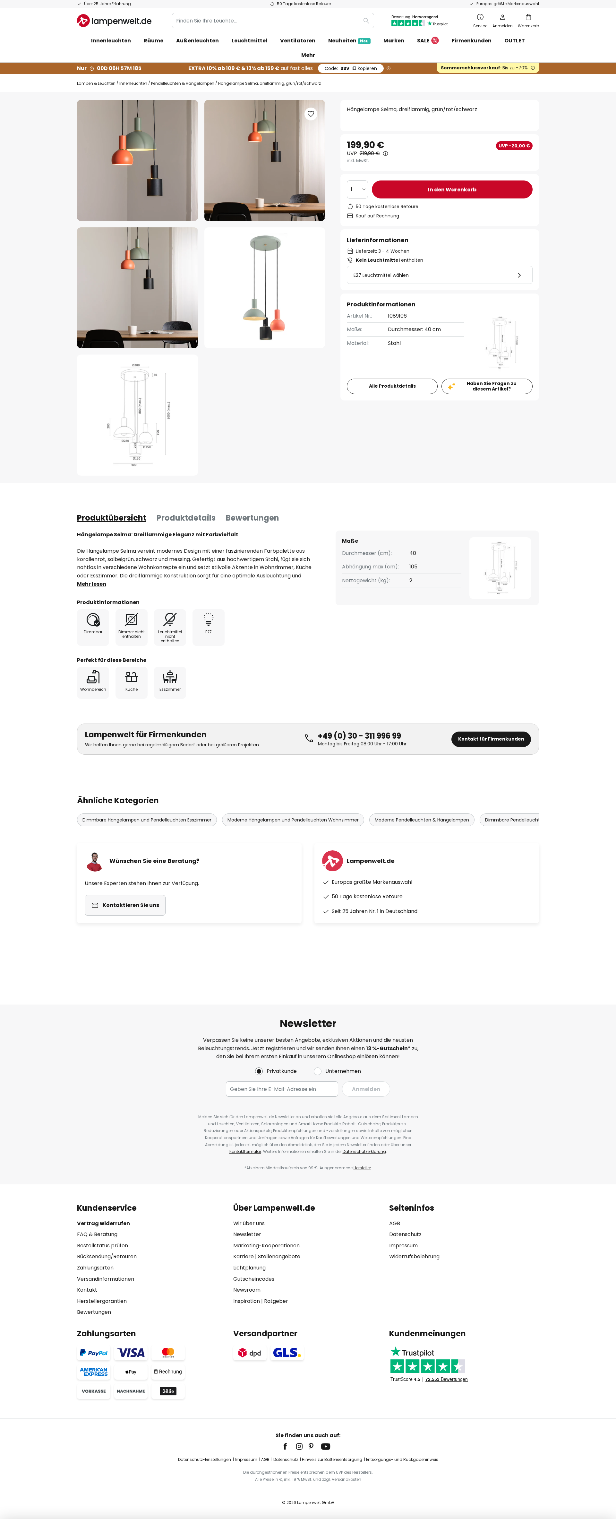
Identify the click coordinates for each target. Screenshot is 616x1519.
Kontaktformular (245, 1151)
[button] (137, 287)
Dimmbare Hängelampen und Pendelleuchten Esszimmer (146, 820)
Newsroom (247, 1290)
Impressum (403, 1245)
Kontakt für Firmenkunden (491, 739)
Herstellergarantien (102, 1301)
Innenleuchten (133, 83)
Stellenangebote (279, 1256)
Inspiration (246, 1301)
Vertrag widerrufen (103, 1223)
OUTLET (514, 40)
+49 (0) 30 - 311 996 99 (359, 736)
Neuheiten (348, 40)
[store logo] (114, 20)
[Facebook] (289, 1446)
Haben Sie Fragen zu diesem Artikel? (492, 386)
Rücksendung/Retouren (107, 1256)
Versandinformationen (105, 1279)
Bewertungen (252, 518)
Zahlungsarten (95, 1267)
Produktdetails (186, 518)
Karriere (243, 1256)
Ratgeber (276, 1301)
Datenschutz (405, 1234)
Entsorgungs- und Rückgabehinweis (402, 1459)
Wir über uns (249, 1223)
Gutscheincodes (253, 1279)
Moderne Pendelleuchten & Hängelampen (422, 820)
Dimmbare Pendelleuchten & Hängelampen (534, 820)
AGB (394, 1223)
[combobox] (273, 20)
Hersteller (362, 1168)
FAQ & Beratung (97, 1234)
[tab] (111, 518)
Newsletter (247, 1234)
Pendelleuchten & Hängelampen (182, 83)
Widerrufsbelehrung (414, 1256)
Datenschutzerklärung (364, 1151)
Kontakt (87, 1290)
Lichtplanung (249, 1267)
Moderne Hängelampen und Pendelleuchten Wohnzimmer (293, 820)
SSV (351, 68)
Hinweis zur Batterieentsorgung (332, 1459)
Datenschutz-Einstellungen (204, 1459)
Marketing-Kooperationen (266, 1245)
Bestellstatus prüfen (102, 1245)
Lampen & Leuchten (96, 83)
